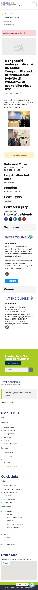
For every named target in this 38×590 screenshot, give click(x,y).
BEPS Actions (11, 521)
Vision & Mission (9, 430)
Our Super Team (9, 434)
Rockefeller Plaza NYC (13, 191)
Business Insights (9, 499)
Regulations (8, 511)
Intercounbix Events (10, 444)
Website (7, 274)
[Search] (30, 370)
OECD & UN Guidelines (14, 518)
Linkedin (15, 219)
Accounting (8, 456)
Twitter (10, 219)
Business (7, 463)
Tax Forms (7, 541)
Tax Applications (9, 544)
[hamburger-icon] (34, 4)
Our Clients (7, 437)
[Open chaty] (32, 584)
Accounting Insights (10, 492)
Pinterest (24, 219)
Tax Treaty (7, 538)
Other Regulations (13, 528)
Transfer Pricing (9, 453)
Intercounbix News (10, 486)
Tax (5, 459)
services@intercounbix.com (16, 324)
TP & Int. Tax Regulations (15, 524)
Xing (20, 219)
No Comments (9, 25)
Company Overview (11, 427)
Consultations (8, 502)
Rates (6, 531)
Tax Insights (8, 496)
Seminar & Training (10, 466)
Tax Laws (10, 514)
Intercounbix (12, 93)
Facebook (6, 219)
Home (3, 417)
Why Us (6, 440)
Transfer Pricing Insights (12, 489)
